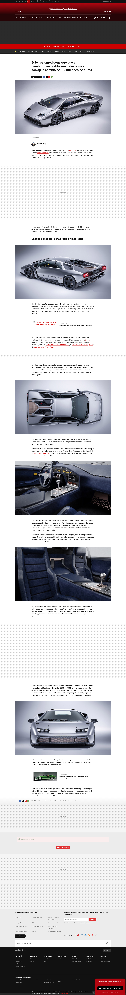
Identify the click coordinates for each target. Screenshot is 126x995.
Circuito (63, 51)
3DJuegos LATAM (34, 980)
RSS (89, 935)
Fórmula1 (18, 917)
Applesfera (18, 964)
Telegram (95, 18)
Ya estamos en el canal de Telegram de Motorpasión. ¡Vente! (62, 46)
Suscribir (92, 919)
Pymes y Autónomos (105, 961)
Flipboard (49, 77)
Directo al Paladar (62, 959)
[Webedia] (20, 950)
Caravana (57, 51)
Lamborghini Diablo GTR (40, 453)
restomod (72, 150)
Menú (20, 11)
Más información (65, 993)
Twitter (107, 18)
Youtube (104, 18)
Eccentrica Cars (43, 153)
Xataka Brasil (19, 982)
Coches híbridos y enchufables (53, 918)
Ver (63, 847)
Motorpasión (63, 8)
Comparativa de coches (52, 927)
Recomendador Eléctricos (74, 17)
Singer (87, 340)
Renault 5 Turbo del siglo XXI (82, 345)
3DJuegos (32, 959)
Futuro (34, 931)
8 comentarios (37, 77)
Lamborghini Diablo (61, 801)
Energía (75, 51)
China (36, 51)
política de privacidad (85, 922)
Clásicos (40, 801)
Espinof (45, 961)
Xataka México (19, 980)
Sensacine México (48, 980)
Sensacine (46, 959)
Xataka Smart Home (20, 966)
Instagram (101, 18)
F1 (60, 17)
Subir (106, 950)
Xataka (17, 959)
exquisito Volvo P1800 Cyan (43, 347)
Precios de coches (37, 926)
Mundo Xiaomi (19, 969)
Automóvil (49, 51)
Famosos (30, 51)
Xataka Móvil (19, 961)
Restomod (73, 801)
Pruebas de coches (53, 923)
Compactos (19, 923)
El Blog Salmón (103, 959)
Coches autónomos (21, 931)
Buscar (107, 943)
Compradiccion (89, 964)
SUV (33, 923)
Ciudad (69, 51)
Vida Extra (32, 961)
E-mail (52, 77)
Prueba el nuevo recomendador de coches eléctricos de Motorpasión (75, 327)
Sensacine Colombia (49, 982)
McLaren (43, 51)
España (81, 51)
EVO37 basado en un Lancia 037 (57, 345)
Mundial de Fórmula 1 (54, 931)
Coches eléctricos (37, 917)
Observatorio (51, 17)
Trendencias (89, 959)
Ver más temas (20, 936)
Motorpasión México (77, 980)
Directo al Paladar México (62, 980)
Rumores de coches (21, 926)
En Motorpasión (63, 323)
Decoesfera (89, 961)
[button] (41, 144)
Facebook (98, 18)
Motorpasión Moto (76, 961)
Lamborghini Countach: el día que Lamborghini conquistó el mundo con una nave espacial (73, 778)
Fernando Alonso (90, 51)
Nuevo (106, 11)
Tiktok (110, 18)
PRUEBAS (23, 17)
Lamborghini (48, 801)
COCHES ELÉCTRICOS (36, 17)
